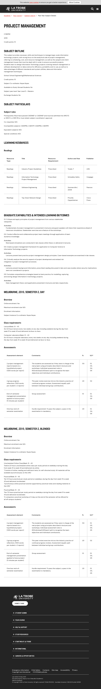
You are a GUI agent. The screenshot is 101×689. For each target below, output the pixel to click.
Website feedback (17, 680)
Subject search (29, 16)
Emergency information (20, 670)
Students (7, 16)
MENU (97, 9)
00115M (79, 682)
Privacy (75, 670)
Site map (55, 670)
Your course (17, 16)
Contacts (46, 670)
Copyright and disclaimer (21, 672)
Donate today (19, 603)
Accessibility (65, 670)
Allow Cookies (74, 2)
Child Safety (35, 670)
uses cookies (34, 2)
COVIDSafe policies (40, 672)
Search (92, 9)
